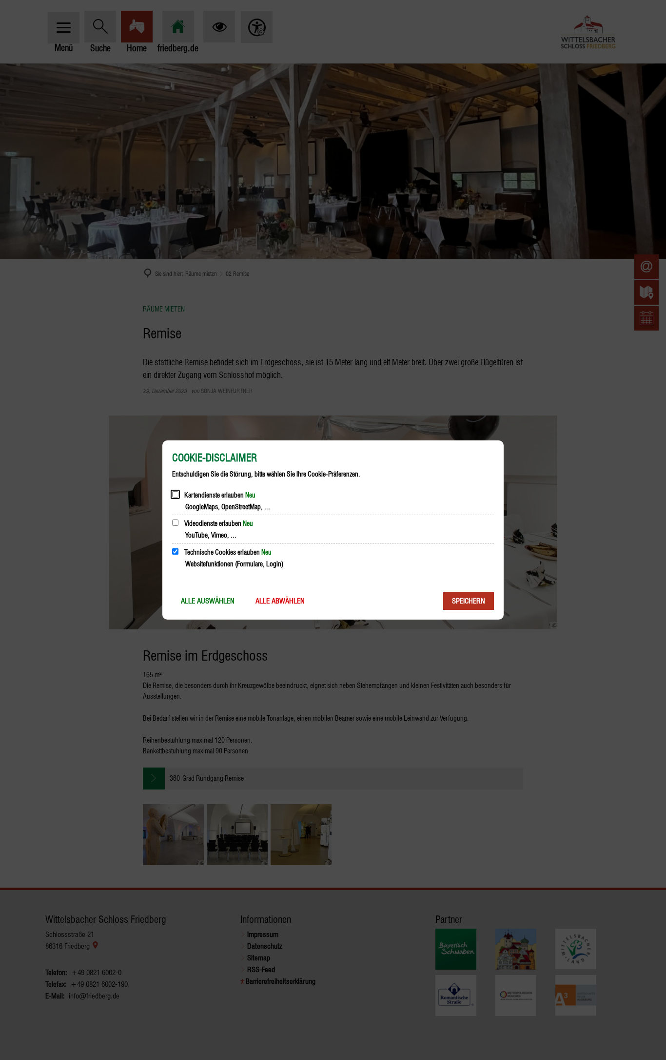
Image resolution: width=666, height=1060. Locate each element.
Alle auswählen (208, 601)
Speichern (468, 601)
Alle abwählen (280, 601)
